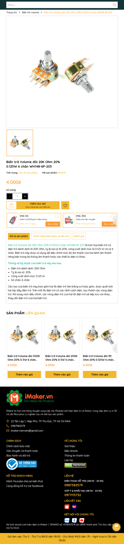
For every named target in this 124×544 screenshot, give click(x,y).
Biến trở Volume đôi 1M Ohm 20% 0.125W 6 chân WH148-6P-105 (98, 358)
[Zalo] (67, 520)
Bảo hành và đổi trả (18, 455)
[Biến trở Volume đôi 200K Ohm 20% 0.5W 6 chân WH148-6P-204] (62, 335)
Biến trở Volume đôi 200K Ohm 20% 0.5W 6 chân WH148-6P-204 (61, 358)
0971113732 (72, 495)
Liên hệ (68, 460)
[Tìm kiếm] (114, 4)
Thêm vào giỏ (24, 374)
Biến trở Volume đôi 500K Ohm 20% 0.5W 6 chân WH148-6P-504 (24, 358)
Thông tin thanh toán (76, 455)
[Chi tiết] (57, 216)
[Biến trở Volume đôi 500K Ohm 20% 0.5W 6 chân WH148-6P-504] (24, 335)
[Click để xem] (62, 71)
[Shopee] (67, 506)
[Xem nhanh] (38, 333)
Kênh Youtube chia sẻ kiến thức (24, 481)
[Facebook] (74, 520)
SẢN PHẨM (25, 313)
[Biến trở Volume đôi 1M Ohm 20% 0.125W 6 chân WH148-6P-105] (99, 335)
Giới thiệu (69, 446)
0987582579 (18, 426)
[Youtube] (81, 520)
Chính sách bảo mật (18, 446)
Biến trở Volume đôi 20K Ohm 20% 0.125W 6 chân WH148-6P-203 (46, 245)
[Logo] (62, 398)
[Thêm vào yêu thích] (65, 205)
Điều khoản (71, 450)
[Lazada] (74, 506)
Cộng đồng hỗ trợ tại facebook (24, 486)
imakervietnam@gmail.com (27, 430)
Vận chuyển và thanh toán (22, 450)
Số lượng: (11, 189)
